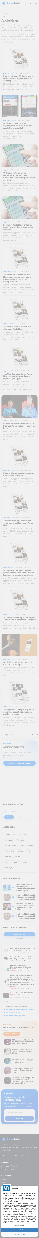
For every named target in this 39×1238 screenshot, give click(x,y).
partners (14, 1193)
